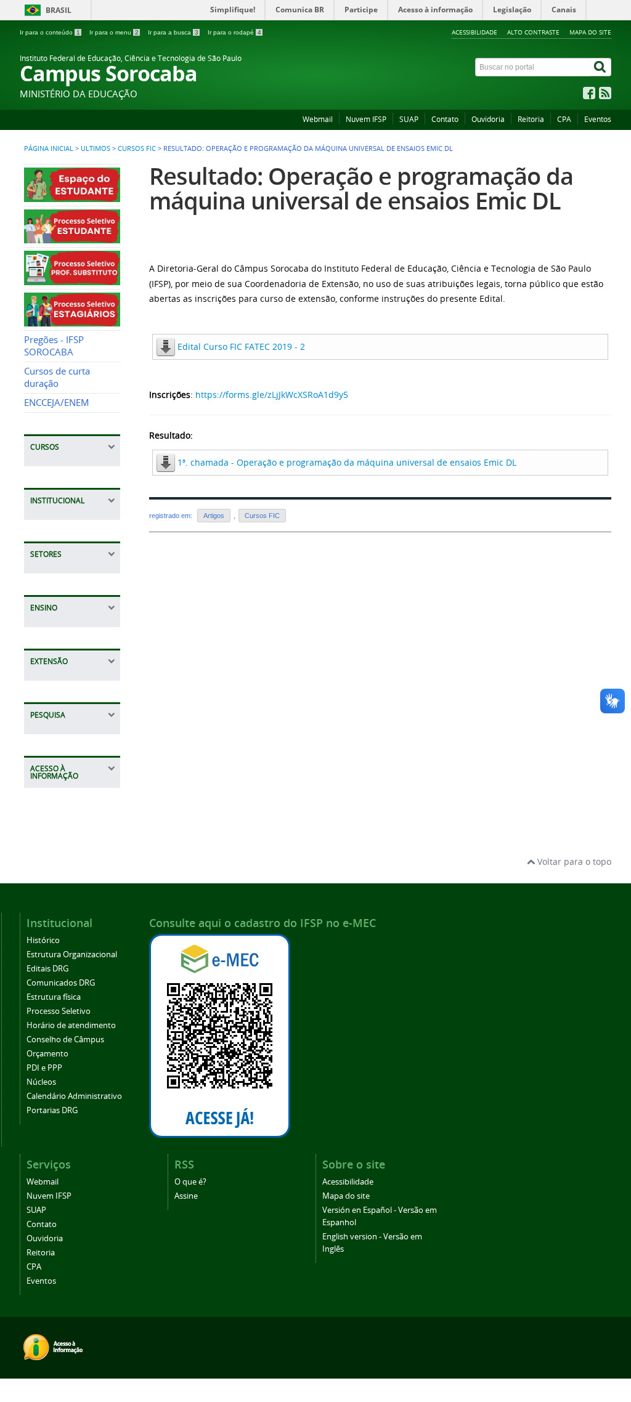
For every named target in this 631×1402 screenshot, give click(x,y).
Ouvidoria (488, 119)
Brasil (58, 10)
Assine (186, 1196)
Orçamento (47, 1053)
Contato (444, 119)
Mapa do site (590, 32)
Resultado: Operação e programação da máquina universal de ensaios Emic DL (361, 188)
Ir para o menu (114, 32)
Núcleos (41, 1082)
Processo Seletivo (58, 1011)
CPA (564, 119)
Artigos (213, 515)
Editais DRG (47, 968)
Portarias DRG (52, 1110)
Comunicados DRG (60, 983)
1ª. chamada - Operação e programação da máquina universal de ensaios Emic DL (346, 462)
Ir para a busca (173, 32)
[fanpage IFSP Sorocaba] (589, 96)
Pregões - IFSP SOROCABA (54, 346)
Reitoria (531, 119)
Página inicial (48, 148)
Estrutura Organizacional (71, 954)
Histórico (43, 940)
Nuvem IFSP (366, 119)
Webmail (318, 119)
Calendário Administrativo (74, 1096)
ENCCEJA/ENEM (56, 402)
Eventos (597, 119)
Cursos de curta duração (57, 377)
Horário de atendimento (71, 1025)
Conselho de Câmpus (65, 1039)
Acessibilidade (474, 32)
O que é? (190, 1182)
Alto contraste (533, 32)
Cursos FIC (137, 148)
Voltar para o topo (573, 861)
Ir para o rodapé (234, 32)
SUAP (408, 119)
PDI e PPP (44, 1068)
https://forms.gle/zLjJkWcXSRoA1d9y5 (271, 394)
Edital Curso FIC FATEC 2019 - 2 (241, 346)
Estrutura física (53, 997)
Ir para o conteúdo (50, 32)
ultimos (95, 148)
